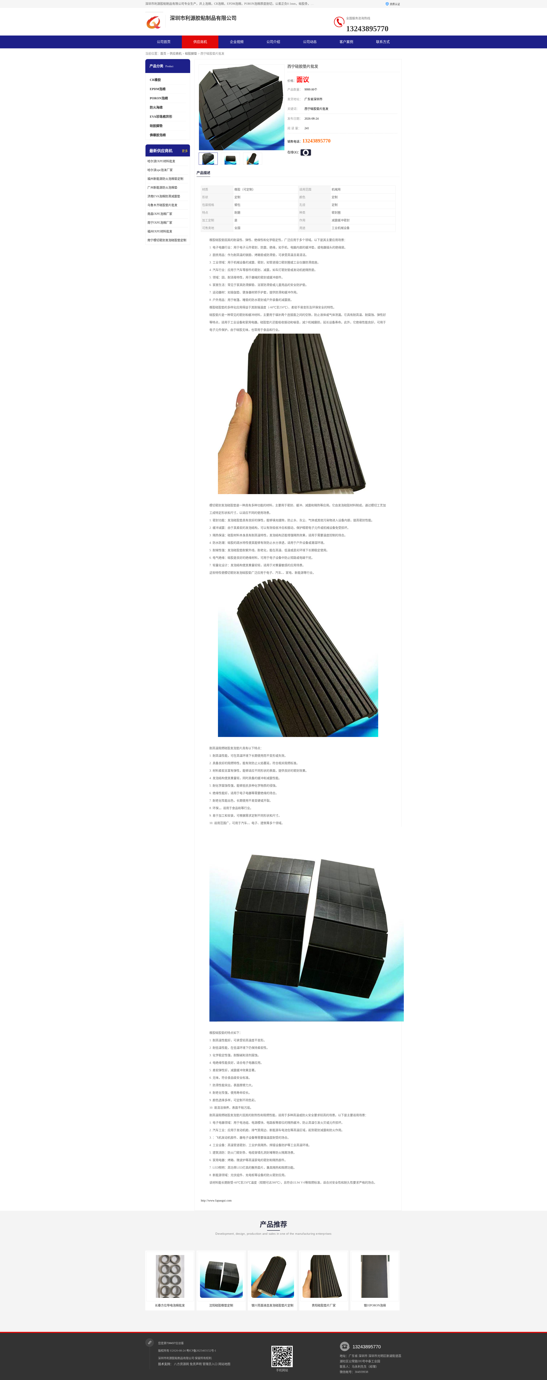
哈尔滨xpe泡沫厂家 (160, 170)
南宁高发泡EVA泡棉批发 (323, 1305)
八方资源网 (181, 1364)
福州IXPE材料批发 (159, 231)
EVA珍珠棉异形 (161, 116)
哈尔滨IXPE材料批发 (161, 161)
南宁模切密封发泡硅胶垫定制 (166, 240)
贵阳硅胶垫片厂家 (221, 1305)
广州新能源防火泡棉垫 (162, 187)
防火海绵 (156, 107)
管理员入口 (210, 1364)
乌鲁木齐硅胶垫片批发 (162, 205)
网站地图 (224, 1364)
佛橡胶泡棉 (158, 135)
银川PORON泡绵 (273, 1305)
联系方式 (383, 42)
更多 (185, 151)
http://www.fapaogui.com (216, 1200)
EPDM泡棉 (158, 89)
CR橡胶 (155, 80)
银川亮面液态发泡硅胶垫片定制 (170, 1305)
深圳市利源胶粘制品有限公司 (176, 1358)
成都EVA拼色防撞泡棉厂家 (375, 1305)
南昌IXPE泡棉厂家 (159, 213)
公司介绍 (273, 42)
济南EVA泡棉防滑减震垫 (163, 196)
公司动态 (310, 42)
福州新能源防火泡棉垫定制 (165, 178)
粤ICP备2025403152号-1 (201, 1350)
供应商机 (200, 42)
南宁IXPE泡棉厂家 (159, 222)
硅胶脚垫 (191, 53)
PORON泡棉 (159, 98)
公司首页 (164, 42)
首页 (163, 53)
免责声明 (196, 1364)
